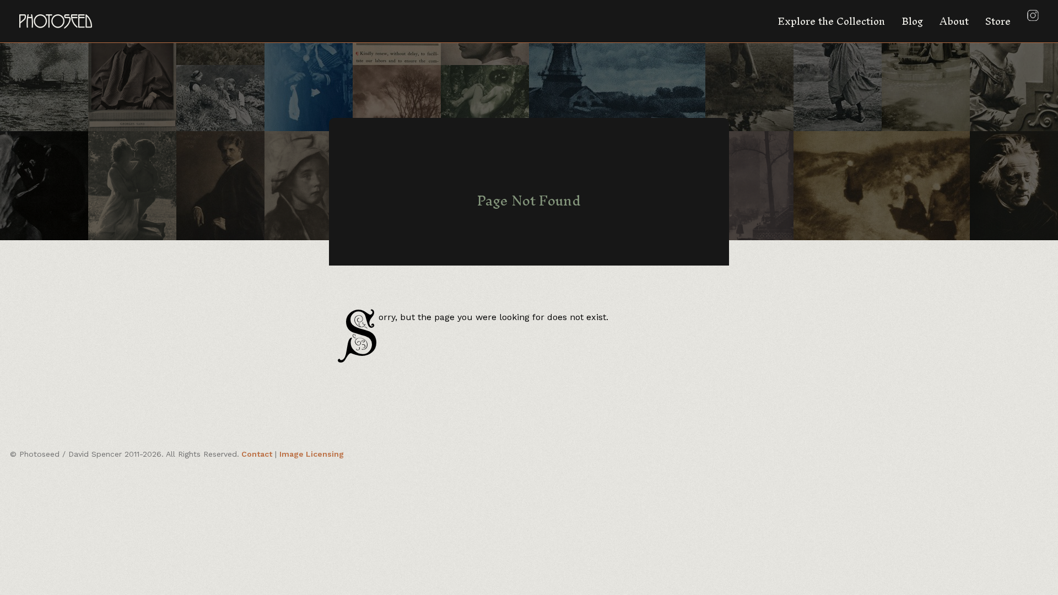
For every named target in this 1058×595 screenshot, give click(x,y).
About (954, 21)
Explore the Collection (831, 21)
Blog (912, 21)
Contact (256, 454)
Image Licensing (311, 454)
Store (998, 21)
